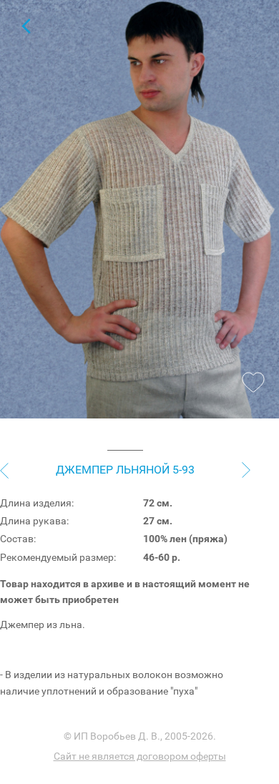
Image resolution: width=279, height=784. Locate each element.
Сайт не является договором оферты (140, 756)
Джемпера (25, 25)
